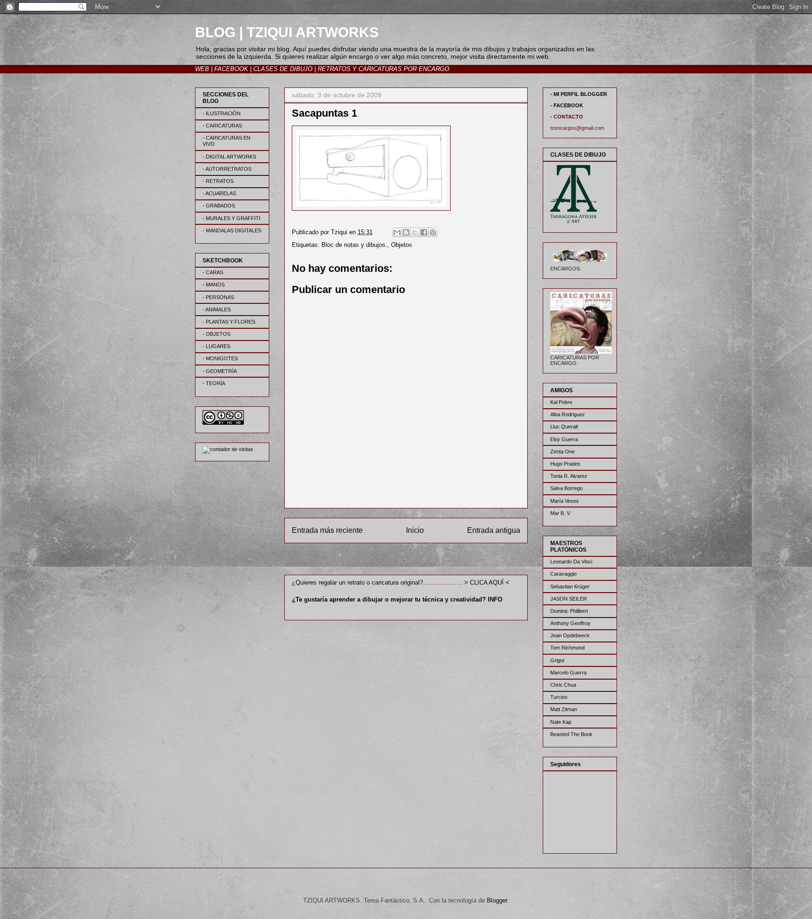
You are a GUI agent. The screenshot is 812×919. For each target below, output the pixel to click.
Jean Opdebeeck (570, 635)
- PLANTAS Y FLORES (229, 322)
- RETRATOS (218, 181)
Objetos (401, 244)
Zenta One (562, 451)
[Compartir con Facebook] (424, 232)
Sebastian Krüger (570, 586)
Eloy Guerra (564, 439)
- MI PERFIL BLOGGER (578, 94)
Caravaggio (563, 574)
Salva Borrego (566, 488)
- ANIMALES (217, 309)
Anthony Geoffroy (570, 623)
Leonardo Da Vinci (571, 561)
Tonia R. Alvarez (568, 476)
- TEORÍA (214, 383)
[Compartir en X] (415, 232)
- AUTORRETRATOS (227, 169)
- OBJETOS (216, 334)
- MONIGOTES (220, 358)
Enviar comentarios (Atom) (426, 560)
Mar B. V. (560, 513)
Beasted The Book (571, 734)
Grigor (557, 660)
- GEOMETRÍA (220, 371)
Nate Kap (560, 722)
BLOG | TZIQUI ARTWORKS (287, 32)
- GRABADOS (219, 205)
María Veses (564, 501)
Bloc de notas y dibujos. (354, 244)
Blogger (497, 900)
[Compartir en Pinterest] (432, 232)
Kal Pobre (561, 402)
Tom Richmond (567, 647)
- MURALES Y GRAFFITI (231, 218)
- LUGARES (216, 346)
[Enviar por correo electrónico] (397, 232)
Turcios (559, 697)
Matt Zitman (563, 709)
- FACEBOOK (566, 105)
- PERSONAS (218, 297)
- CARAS (213, 272)
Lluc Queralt (564, 426)
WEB (202, 68)
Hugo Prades (565, 464)
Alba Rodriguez (567, 414)
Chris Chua (563, 685)
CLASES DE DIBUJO (282, 68)
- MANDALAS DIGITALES (232, 230)
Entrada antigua (493, 530)
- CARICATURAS (222, 125)
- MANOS (214, 284)
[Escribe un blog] (406, 232)
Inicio (415, 530)
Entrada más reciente (327, 530)
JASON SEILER (568, 599)
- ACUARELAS (219, 193)
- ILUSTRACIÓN (222, 113)
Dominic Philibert (569, 611)
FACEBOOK (231, 68)
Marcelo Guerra (568, 672)
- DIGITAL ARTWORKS (229, 156)
